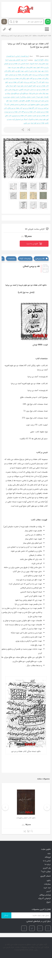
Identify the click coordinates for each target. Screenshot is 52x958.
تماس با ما (47, 860)
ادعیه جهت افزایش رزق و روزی (18, 60)
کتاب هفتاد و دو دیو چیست (12, 112)
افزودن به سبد (32, 243)
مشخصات (11, 258)
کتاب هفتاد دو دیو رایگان (15, 108)
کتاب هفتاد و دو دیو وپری (19, 116)
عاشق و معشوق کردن (34, 104)
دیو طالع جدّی (24, 93)
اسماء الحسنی (25, 64)
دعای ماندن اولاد (34, 93)
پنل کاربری (47, 867)
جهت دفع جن (20, 71)
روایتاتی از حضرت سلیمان (18, 97)
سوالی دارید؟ (46, 871)
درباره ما (48, 864)
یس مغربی (27, 123)
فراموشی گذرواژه (44, 898)
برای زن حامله (45, 67)
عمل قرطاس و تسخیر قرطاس (18, 104)
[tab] (41, 258)
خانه (49, 853)
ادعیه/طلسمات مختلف (39, 35)
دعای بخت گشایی (24, 90)
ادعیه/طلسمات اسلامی (22, 56)
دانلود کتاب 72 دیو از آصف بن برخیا (34, 82)
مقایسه (24, 831)
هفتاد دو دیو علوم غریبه (37, 123)
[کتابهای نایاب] (26, 9)
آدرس (48, 891)
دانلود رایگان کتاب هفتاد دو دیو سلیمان (20, 75)
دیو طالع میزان (15, 93)
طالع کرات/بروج (39, 60)
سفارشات (47, 884)
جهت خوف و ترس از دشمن (33, 71)
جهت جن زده (16, 67)
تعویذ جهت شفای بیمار (33, 67)
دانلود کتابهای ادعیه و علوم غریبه (26, 86)
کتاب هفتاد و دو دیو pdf (29, 112)
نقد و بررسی (40, 258)
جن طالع (22, 67)
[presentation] (47, 807)
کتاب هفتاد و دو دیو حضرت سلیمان (38, 116)
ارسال (23, 130)
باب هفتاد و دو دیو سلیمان (12, 64)
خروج (49, 901)
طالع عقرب (22, 101)
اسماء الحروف (34, 64)
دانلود (49, 880)
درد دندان (33, 90)
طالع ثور (28, 101)
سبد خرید (47, 887)
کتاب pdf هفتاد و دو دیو (30, 108)
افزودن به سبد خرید (28, 831)
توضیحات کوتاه (25, 258)
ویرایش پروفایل (45, 894)
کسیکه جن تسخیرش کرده (20, 119)
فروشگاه (48, 857)
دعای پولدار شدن (13, 90)
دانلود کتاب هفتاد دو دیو (16, 82)
